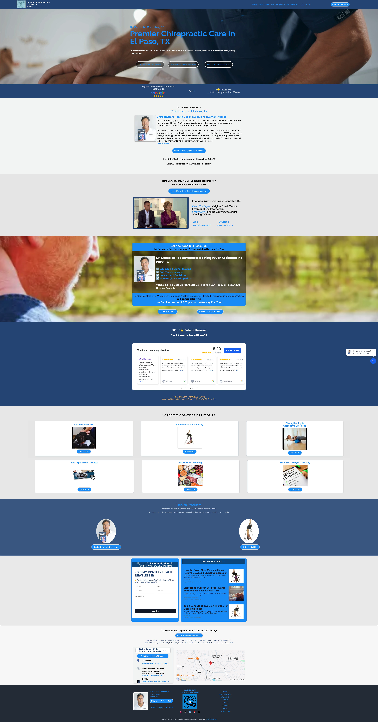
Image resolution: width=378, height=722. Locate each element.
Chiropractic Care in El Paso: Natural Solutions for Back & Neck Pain (204, 589)
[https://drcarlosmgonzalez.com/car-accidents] (144, 269)
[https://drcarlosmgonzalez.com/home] (21, 4)
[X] (185, 712)
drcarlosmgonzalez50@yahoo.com (156, 681)
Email (159, 586)
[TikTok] (199, 712)
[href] (210, 665)
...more (208, 577)
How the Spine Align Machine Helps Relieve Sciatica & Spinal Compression (205, 571)
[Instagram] (180, 712)
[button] (299, 4)
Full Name (138, 586)
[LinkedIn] (190, 712)
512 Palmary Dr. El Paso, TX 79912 (155, 663)
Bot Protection (139, 596)
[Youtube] (194, 712)
